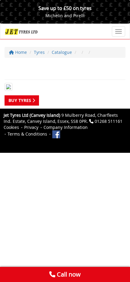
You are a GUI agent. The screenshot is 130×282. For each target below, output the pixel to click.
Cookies (11, 127)
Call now (68, 274)
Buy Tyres (20, 100)
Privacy (31, 127)
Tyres (39, 52)
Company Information (66, 127)
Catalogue (62, 52)
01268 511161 (108, 121)
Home (20, 52)
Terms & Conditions (27, 134)
